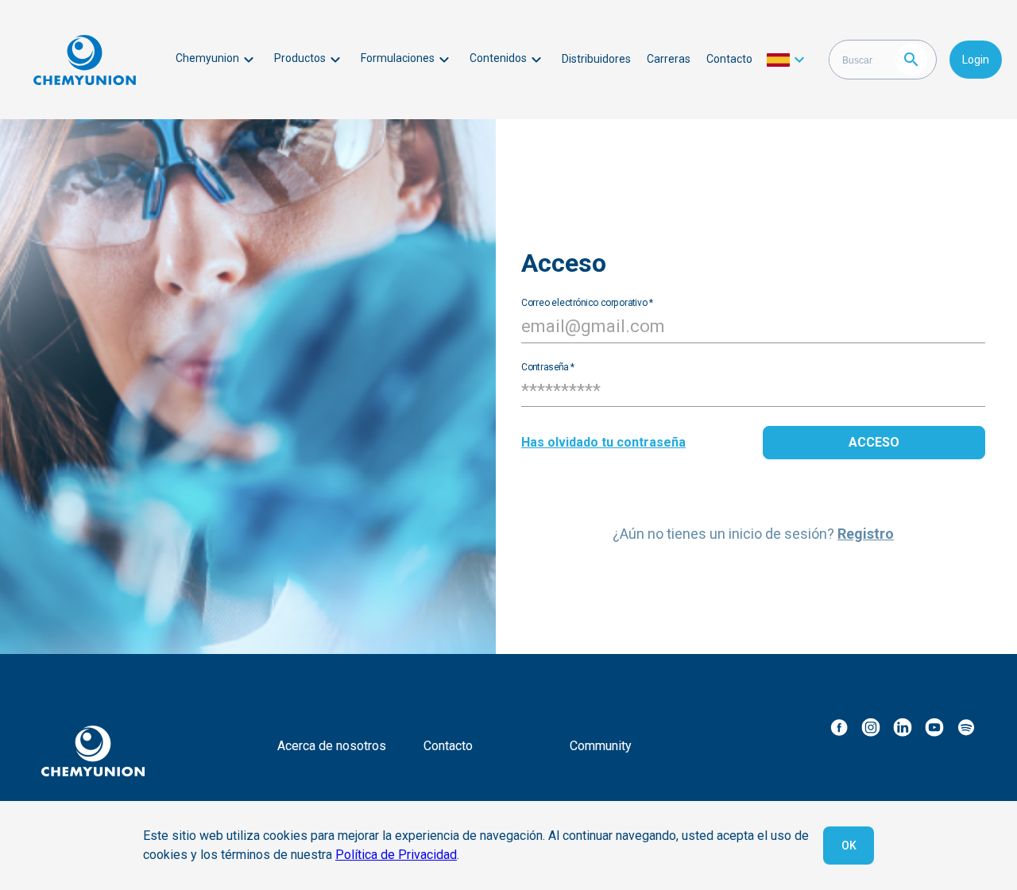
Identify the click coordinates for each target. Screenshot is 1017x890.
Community (601, 745)
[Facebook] (839, 727)
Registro (865, 533)
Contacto (729, 58)
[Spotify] (966, 727)
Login (975, 59)
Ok (849, 845)
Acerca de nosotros (331, 745)
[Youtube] (934, 727)
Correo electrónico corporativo (587, 302)
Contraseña (547, 366)
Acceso (874, 442)
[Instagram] (870, 727)
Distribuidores (596, 58)
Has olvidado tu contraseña (603, 442)
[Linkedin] (902, 727)
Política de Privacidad (396, 854)
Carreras (668, 58)
